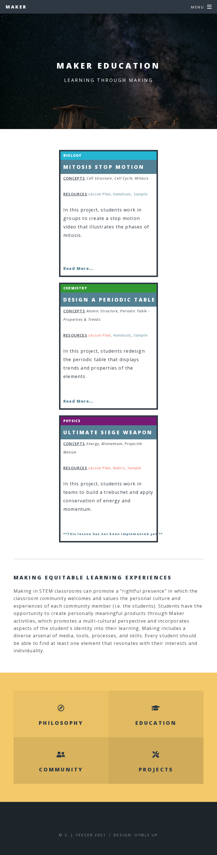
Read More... (78, 268)
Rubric (119, 467)
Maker (16, 7)
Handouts (122, 194)
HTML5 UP (146, 834)
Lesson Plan (99, 194)
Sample (140, 194)
